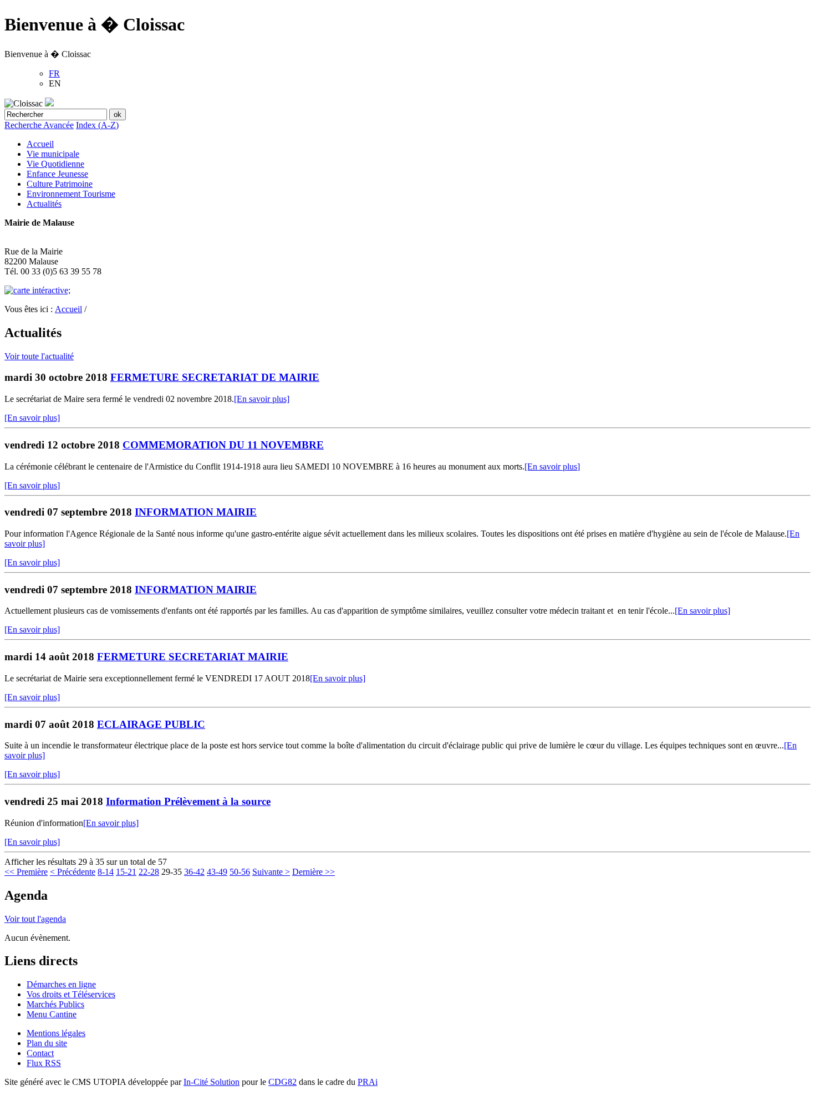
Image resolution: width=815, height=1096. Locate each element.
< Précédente (72, 871)
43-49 (217, 871)
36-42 (194, 871)
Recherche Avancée (39, 125)
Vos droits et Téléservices (71, 994)
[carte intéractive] (37, 290)
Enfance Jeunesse (57, 174)
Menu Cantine (52, 1014)
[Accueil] (49, 103)
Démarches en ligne (61, 984)
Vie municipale (53, 154)
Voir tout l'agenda (35, 919)
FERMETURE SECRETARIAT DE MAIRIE (214, 377)
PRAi (368, 1082)
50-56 (240, 871)
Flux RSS (44, 1063)
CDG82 (282, 1082)
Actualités (44, 203)
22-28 (149, 871)
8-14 (106, 871)
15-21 (126, 871)
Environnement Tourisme (71, 193)
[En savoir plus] (261, 399)
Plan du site (47, 1043)
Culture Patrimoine (60, 183)
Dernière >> (313, 871)
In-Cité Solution (212, 1082)
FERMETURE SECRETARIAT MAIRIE (192, 656)
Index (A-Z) (97, 125)
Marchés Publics (55, 1004)
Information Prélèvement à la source (188, 801)
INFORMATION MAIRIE (196, 512)
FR (54, 73)
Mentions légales (56, 1033)
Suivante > (271, 871)
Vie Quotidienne (55, 164)
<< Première (26, 871)
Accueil (40, 144)
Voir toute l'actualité (39, 356)
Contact (40, 1053)
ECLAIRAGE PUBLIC (151, 724)
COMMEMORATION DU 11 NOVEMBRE (223, 445)
